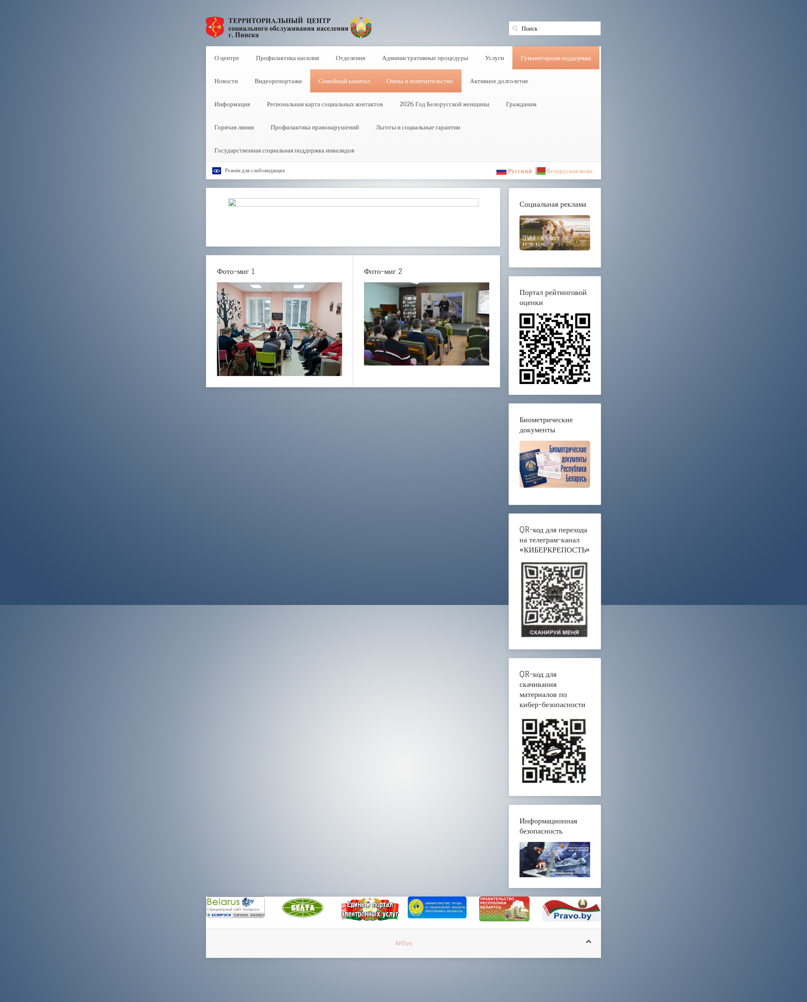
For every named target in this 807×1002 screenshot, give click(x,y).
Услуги (494, 58)
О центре (226, 58)
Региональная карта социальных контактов (325, 104)
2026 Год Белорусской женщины (444, 104)
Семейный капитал (344, 81)
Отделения (350, 58)
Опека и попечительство (420, 81)
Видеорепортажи (278, 81)
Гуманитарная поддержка (556, 58)
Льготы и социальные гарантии (418, 127)
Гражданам (521, 104)
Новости (226, 81)
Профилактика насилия (287, 58)
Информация (232, 104)
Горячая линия (234, 127)
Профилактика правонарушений (315, 127)
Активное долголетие (499, 81)
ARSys (403, 948)
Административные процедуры (425, 58)
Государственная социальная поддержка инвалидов (284, 150)
